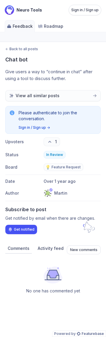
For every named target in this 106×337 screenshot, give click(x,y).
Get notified (24, 229)
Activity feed (51, 248)
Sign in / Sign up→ (34, 127)
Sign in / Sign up (85, 10)
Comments (18, 248)
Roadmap (53, 26)
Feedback (23, 26)
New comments (83, 250)
